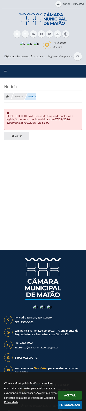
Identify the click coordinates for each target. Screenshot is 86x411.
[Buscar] (77, 56)
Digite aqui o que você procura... (24, 56)
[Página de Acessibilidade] (66, 34)
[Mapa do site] (57, 34)
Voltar (18, 136)
